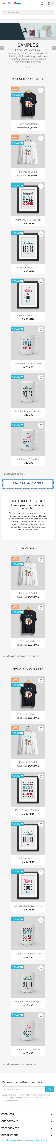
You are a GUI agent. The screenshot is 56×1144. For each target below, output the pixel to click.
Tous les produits (14, 474)
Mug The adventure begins (28, 411)
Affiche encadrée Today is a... (28, 315)
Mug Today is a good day (28, 459)
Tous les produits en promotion (22, 656)
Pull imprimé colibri (28, 171)
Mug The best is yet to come (28, 363)
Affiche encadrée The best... (28, 219)
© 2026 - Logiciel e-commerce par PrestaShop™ (25, 1140)
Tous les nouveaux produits (20, 1064)
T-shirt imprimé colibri (28, 124)
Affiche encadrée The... (28, 267)
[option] (28, 46)
